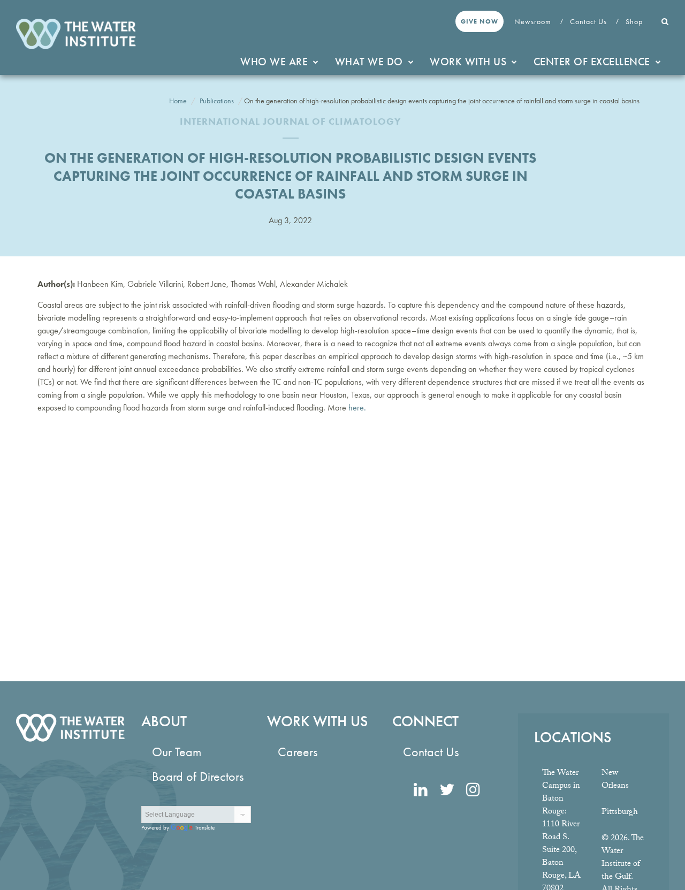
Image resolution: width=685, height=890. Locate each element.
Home (178, 100)
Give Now (479, 21)
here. (357, 407)
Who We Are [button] (274, 62)
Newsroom (533, 21)
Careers (297, 751)
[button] (665, 21)
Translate (205, 827)
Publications (217, 100)
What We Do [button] (369, 62)
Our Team (176, 751)
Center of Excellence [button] (592, 62)
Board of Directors (197, 776)
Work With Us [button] (468, 62)
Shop (635, 21)
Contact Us (589, 21)
